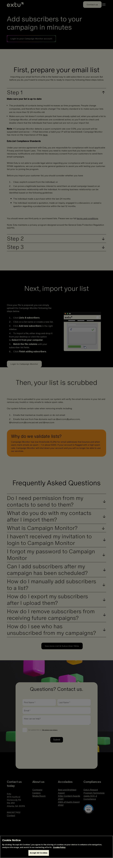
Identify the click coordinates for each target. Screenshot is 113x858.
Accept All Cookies (38, 853)
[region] (56, 847)
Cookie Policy (59, 847)
